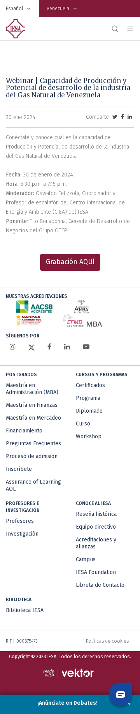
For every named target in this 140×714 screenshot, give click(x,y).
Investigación (22, 534)
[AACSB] (34, 306)
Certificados (90, 385)
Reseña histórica (96, 514)
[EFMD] (82, 320)
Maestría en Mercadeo (33, 418)
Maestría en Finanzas (32, 405)
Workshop (89, 436)
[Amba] (81, 306)
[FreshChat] (120, 694)
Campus (86, 559)
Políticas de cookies (107, 641)
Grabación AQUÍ (70, 262)
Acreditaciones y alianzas (96, 543)
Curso (83, 423)
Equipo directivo (96, 527)
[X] (31, 347)
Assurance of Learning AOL (33, 485)
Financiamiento (24, 430)
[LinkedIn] (67, 346)
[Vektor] (70, 673)
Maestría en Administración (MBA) (32, 389)
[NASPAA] (28, 320)
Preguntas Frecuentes (33, 443)
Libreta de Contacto (100, 585)
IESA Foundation (96, 572)
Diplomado (89, 411)
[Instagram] (12, 346)
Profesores (20, 521)
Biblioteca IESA (25, 610)
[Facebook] (49, 346)
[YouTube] (86, 346)
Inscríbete (19, 469)
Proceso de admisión (32, 456)
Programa (88, 398)
